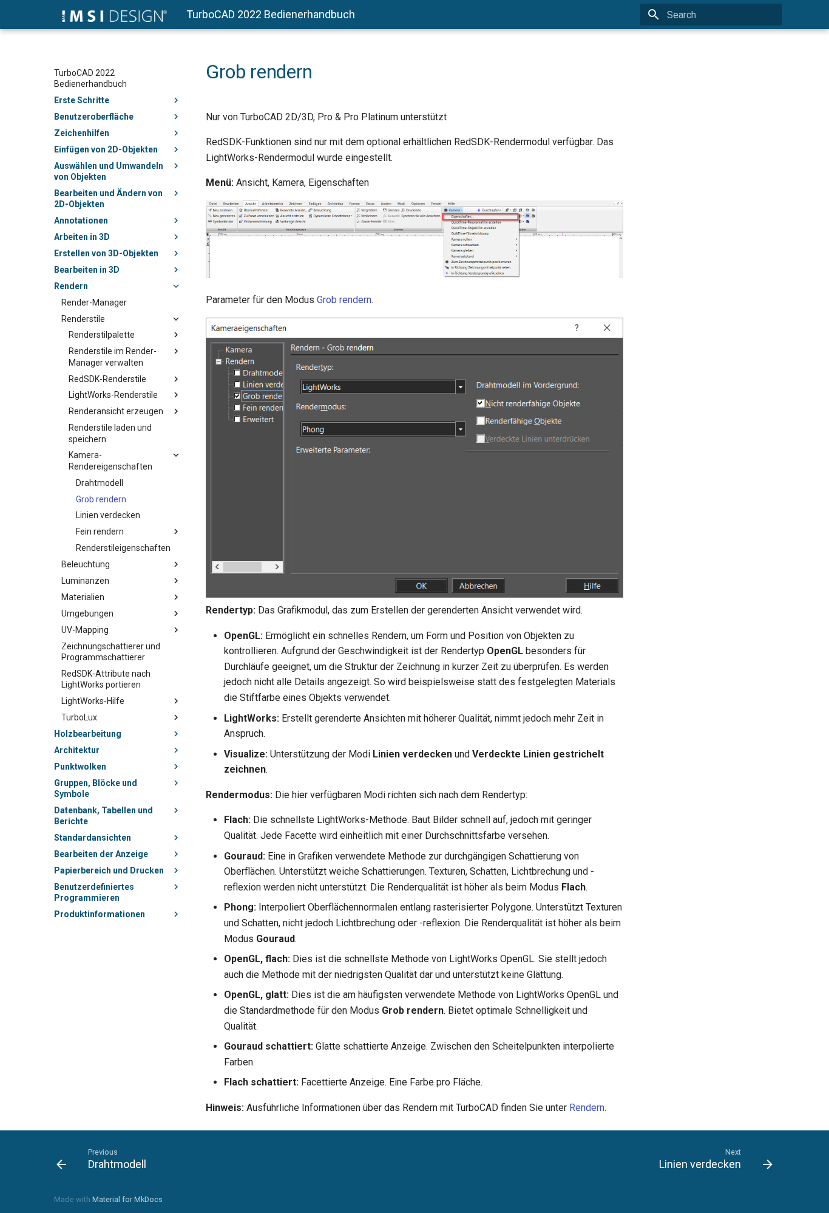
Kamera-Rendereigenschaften (110, 460)
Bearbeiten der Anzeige (101, 854)
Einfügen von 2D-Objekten (106, 149)
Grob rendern (101, 499)
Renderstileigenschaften (123, 548)
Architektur (77, 750)
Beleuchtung (85, 564)
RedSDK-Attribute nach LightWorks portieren (106, 679)
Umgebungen (87, 613)
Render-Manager (94, 302)
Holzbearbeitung (87, 734)
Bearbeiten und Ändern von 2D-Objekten (108, 198)
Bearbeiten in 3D (87, 270)
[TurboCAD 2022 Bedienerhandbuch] (110, 14)
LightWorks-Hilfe (92, 701)
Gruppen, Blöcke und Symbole (95, 788)
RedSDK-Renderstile (107, 379)
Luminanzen (85, 581)
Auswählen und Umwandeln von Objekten (108, 171)
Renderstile (83, 319)
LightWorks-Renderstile (113, 395)
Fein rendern (100, 531)
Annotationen (81, 220)
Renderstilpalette (102, 335)
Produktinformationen (99, 914)
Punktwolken (80, 766)
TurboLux (79, 717)
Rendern (71, 286)
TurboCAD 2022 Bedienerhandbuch (90, 78)
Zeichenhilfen (81, 133)
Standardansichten (92, 837)
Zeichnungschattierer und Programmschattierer (110, 651)
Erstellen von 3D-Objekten (106, 253)
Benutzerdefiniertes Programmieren (94, 892)
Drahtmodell (99, 483)
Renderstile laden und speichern (110, 433)
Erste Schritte (81, 100)
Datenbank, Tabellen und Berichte (103, 815)
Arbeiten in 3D (82, 237)
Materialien (82, 597)
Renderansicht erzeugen (116, 411)
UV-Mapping (85, 630)
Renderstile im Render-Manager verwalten (113, 356)
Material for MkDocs (127, 1199)
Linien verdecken (108, 515)
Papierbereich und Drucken (109, 870)
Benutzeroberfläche (94, 116)
